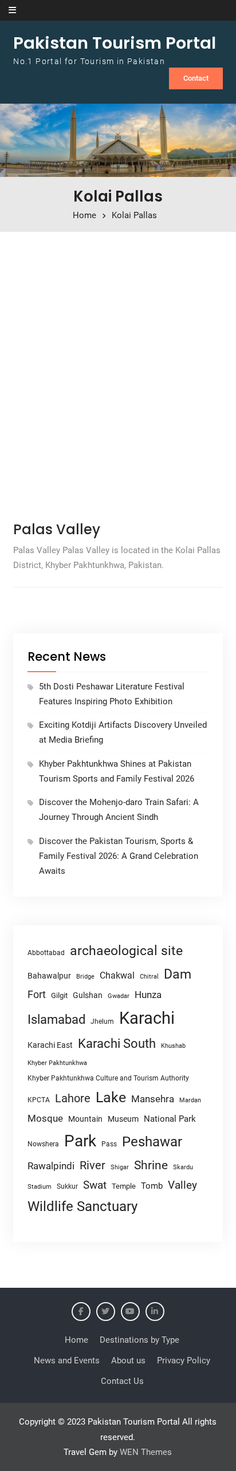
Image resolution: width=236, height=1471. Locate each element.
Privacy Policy (183, 1360)
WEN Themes (146, 1452)
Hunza (148, 994)
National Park (170, 1119)
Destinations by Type (139, 1340)
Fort (36, 994)
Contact (196, 78)
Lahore (73, 1098)
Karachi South (117, 1043)
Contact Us (122, 1381)
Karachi (147, 1018)
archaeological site (126, 951)
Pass (109, 1144)
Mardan (190, 1100)
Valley (182, 1185)
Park (80, 1140)
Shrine (151, 1165)
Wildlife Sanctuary (82, 1206)
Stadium (39, 1186)
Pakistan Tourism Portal (114, 42)
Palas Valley (56, 529)
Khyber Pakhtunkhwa (57, 1063)
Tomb (152, 1186)
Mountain (85, 1118)
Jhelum (102, 1022)
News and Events (67, 1360)
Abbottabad (46, 953)
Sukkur (67, 1186)
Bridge (85, 976)
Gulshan (88, 995)
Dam (177, 974)
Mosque (45, 1118)
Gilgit (59, 995)
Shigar (120, 1167)
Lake (111, 1097)
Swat (95, 1185)
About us (128, 1360)
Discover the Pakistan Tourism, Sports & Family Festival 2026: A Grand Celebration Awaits (118, 856)
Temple (124, 1186)
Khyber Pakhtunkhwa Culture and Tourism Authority (108, 1078)
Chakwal (117, 975)
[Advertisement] (118, 373)
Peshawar (152, 1142)
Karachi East (50, 1045)
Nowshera (43, 1143)
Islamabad (56, 1019)
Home (76, 1340)
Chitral (149, 976)
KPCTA (38, 1100)
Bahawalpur (49, 975)
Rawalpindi (50, 1166)
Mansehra (152, 1099)
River (92, 1165)
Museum (123, 1118)
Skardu (183, 1167)
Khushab (173, 1046)
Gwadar (118, 996)
